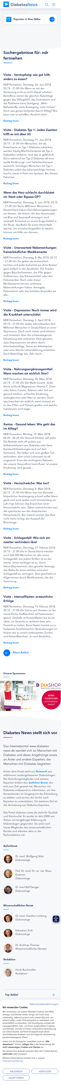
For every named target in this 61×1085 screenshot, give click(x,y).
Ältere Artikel (20, 652)
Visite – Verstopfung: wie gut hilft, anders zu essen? (26, 76)
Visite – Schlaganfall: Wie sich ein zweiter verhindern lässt (26, 539)
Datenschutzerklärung (13, 1060)
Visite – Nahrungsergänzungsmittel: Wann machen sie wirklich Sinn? (28, 371)
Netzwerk (41, 771)
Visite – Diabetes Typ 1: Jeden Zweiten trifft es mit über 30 (30, 131)
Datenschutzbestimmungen (43, 1004)
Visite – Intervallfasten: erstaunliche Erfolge (28, 598)
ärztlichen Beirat (38, 782)
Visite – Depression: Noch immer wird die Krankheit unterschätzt (29, 312)
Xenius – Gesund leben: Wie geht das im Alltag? (29, 426)
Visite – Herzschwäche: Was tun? (26, 483)
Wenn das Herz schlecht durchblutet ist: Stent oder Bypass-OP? (28, 194)
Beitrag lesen (11, 120)
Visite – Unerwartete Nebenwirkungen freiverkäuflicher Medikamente (29, 249)
